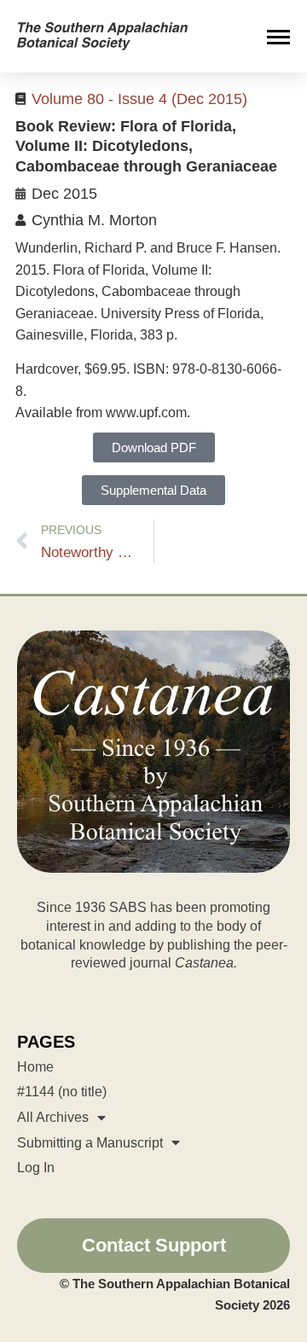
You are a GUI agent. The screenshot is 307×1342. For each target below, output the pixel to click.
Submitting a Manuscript (90, 1143)
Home (35, 1067)
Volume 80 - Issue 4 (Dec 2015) (139, 98)
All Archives (53, 1117)
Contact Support (154, 1245)
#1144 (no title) (62, 1091)
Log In (36, 1167)
